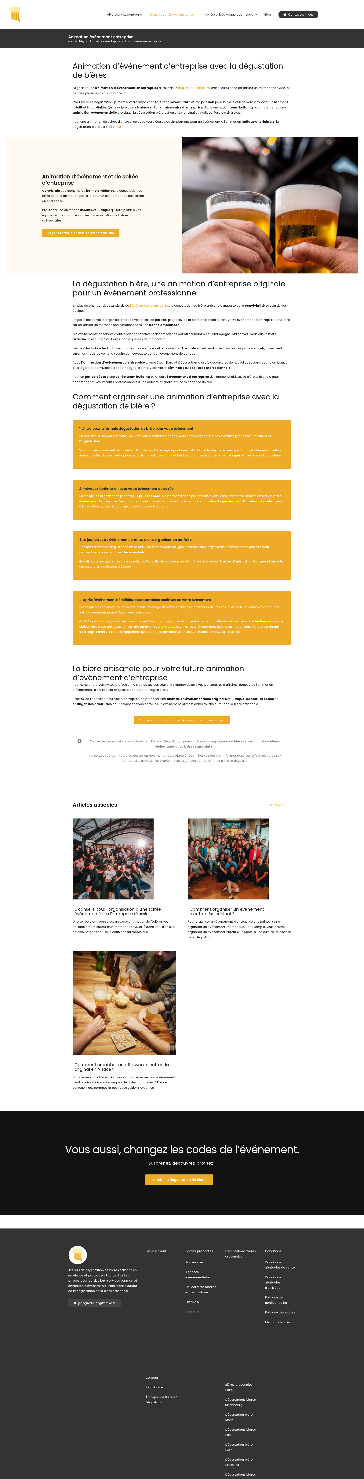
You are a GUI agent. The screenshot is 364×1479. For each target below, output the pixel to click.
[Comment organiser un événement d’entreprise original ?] (239, 858)
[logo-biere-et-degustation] (77, 1247)
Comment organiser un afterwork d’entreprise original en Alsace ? (123, 1067)
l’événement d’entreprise (149, 305)
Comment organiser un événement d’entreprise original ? (227, 911)
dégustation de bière (194, 88)
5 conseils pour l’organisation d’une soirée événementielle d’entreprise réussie (118, 911)
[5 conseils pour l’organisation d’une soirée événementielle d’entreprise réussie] (124, 858)
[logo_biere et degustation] (15, 6)
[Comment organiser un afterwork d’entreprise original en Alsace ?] (124, 1003)
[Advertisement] (162, 1314)
